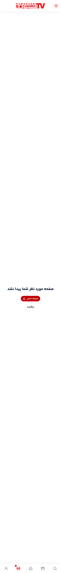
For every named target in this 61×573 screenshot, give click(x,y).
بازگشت (30, 307)
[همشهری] (30, 6)
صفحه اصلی (32, 298)
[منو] (56, 6)
